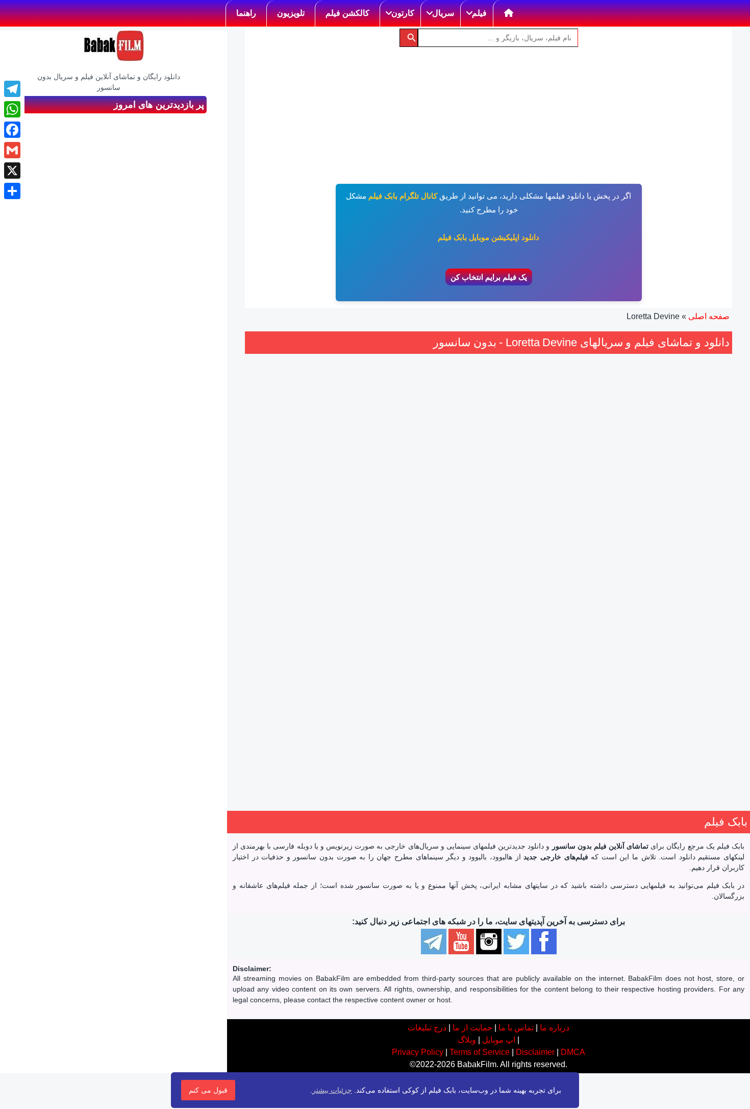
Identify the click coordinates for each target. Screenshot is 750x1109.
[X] (12, 170)
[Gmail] (12, 150)
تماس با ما (516, 1027)
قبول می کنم (208, 1090)
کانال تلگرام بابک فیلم (402, 195)
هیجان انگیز (656, 622)
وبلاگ (467, 1039)
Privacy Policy (417, 1052)
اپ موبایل (498, 1039)
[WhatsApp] (12, 109)
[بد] (674, 562)
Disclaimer (535, 1052)
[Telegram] (12, 89)
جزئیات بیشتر (332, 1090)
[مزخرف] (685, 562)
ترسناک (690, 622)
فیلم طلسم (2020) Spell (656, 532)
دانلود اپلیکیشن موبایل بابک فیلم (488, 237)
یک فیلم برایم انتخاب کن (489, 277)
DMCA (573, 1052)
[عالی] (640, 562)
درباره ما (554, 1027)
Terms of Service (479, 1052)
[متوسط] (663, 562)
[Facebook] (12, 129)
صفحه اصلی (709, 316)
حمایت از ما (472, 1027)
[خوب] (651, 562)
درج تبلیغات (427, 1027)
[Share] (12, 191)
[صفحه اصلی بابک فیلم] (508, 13)
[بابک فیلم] (113, 46)
